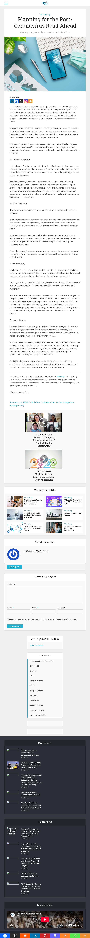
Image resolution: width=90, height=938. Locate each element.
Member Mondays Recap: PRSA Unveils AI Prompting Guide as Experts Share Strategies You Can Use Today (31, 780)
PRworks (60, 376)
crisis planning (17, 405)
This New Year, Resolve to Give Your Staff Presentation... (33, 502)
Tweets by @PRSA (37, 645)
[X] (21, 101)
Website (61, 607)
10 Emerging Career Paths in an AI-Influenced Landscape (30, 752)
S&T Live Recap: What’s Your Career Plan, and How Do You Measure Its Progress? (30, 862)
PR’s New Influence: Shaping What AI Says (30, 874)
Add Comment (53, 32)
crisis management (66, 402)
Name (10, 607)
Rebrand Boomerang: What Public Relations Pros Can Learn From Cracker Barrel (30, 832)
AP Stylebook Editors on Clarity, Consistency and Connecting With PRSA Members (31, 887)
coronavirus (16, 402)
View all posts (14, 567)
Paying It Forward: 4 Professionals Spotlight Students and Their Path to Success (31, 847)
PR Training (45, 14)
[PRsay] (45, 2)
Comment (11, 584)
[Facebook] (17, 101)
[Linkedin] (12, 101)
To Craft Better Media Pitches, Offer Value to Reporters (32, 515)
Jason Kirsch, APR (39, 32)
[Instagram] (26, 101)
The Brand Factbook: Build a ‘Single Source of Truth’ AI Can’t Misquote (31, 805)
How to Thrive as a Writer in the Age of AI (30, 793)
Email (35, 607)
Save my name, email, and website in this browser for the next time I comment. (43, 619)
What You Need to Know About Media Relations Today (33, 528)
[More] (30, 101)
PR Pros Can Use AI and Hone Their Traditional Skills (72, 502)
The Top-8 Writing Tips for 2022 (72, 514)
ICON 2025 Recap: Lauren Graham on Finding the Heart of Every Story (31, 765)
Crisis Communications (45, 402)
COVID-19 (28, 402)
